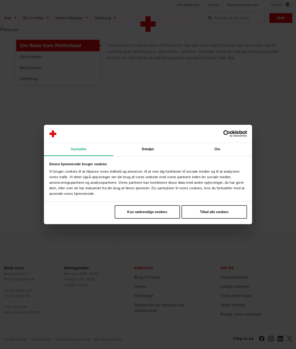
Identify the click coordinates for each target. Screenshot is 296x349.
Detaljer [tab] (148, 149)
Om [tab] (217, 149)
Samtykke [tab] (79, 149)
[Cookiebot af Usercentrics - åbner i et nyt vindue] (227, 133)
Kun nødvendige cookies (147, 212)
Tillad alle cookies (214, 212)
